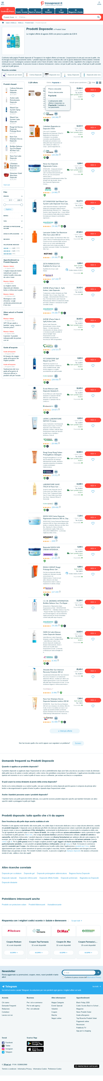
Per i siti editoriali (33, 1009)
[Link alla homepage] (3, 23)
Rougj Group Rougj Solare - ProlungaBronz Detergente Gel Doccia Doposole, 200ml (53, 454)
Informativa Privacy (94, 977)
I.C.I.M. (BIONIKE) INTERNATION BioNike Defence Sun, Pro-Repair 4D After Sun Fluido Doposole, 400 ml (56, 602)
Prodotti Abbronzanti (37, 904)
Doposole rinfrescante (28, 878)
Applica (8, 209)
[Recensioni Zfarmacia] (47, 722)
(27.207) (55, 558)
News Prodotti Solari (83, 1012)
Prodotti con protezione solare (14, 904)
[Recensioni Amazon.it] (47, 541)
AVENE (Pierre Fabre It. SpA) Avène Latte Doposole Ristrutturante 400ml (52, 320)
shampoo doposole (73, 851)
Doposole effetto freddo (48, 878)
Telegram (8, 1052)
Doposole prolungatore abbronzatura (52, 873)
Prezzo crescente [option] (54, 89)
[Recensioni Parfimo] (47, 692)
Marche (54, 1015)
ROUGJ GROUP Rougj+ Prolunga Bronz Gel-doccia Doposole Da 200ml (52, 568)
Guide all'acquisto (82, 1015)
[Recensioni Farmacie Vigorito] (47, 443)
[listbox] (57, 98)
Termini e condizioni (9, 1069)
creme (4, 842)
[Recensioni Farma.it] (47, 279)
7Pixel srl (7, 1065)
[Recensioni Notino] (47, 257)
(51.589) (55, 722)
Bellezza (20, 23)
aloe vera (29, 835)
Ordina (49, 82)
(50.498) (55, 444)
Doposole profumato (69, 878)
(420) (53, 541)
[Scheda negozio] (48, 113)
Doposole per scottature (11, 873)
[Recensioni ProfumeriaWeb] (47, 410)
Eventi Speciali (57, 1006)
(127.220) (55, 279)
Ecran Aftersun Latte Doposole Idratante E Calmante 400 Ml (50, 390)
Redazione (6, 1009)
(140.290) (55, 117)
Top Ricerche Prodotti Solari (86, 1018)
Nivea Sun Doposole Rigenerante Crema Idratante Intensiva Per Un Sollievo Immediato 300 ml (52, 165)
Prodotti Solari (29, 23)
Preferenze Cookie (54, 1069)
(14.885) (55, 192)
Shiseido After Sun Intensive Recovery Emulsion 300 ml (53, 671)
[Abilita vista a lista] (97, 83)
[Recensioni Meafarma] (47, 226)
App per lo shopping (83, 1031)
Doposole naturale (9, 878)
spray (68, 844)
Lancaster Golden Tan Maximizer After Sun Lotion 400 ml (55, 234)
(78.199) (55, 226)
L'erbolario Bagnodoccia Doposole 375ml (51, 127)
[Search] (98, 17)
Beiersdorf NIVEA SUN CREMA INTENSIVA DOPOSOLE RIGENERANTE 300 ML (52, 548)
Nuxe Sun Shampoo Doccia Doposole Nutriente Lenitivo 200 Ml (55, 700)
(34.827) (55, 410)
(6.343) (54, 661)
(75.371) (55, 475)
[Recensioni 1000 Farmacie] (47, 558)
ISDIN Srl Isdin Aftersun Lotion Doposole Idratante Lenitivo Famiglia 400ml (52, 633)
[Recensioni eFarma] (47, 192)
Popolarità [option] (52, 96)
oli (11, 842)
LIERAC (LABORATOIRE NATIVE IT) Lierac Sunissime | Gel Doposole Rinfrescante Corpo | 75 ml (52, 420)
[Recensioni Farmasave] (47, 380)
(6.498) (54, 693)
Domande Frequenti (9, 1006)
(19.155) (55, 257)
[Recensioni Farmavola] (47, 661)
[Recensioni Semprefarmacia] (47, 475)
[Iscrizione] (98, 972)
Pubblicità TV (81, 1028)
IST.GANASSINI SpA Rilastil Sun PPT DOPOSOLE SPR (51, 360)
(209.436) (55, 380)
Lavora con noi (7, 1015)
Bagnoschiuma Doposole (79, 873)
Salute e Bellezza (11, 23)
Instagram (9, 1049)
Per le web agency (33, 1006)
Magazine (79, 1009)
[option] (58, 104)
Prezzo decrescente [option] (55, 92)
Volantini (55, 1009)
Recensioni (80, 1025)
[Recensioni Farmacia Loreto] (47, 350)
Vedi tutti (7, 185)
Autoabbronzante (54, 904)
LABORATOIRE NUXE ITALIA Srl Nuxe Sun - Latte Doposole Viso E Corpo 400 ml (51, 486)
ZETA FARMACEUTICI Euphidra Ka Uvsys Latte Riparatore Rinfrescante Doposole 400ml (52, 265)
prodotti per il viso (82, 846)
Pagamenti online (82, 1021)
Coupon (54, 1012)
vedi (92, 90)
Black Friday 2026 (83, 1002)
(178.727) (55, 350)
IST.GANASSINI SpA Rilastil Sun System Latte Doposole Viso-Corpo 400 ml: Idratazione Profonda (56, 203)
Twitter (7, 1046)
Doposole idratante (9, 882)
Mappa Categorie (58, 1002)
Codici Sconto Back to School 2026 (89, 1006)
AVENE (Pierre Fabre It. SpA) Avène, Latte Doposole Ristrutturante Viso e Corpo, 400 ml (56, 289)
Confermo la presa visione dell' (83, 977)
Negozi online (56, 1018)
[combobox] (10, 17)
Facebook (9, 1043)
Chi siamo (5, 1002)
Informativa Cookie (40, 1069)
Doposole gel (29, 873)
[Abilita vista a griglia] (100, 83)
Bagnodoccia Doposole (89, 878)
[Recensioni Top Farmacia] (47, 117)
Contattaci (5, 1012)
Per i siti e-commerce (34, 1002)
